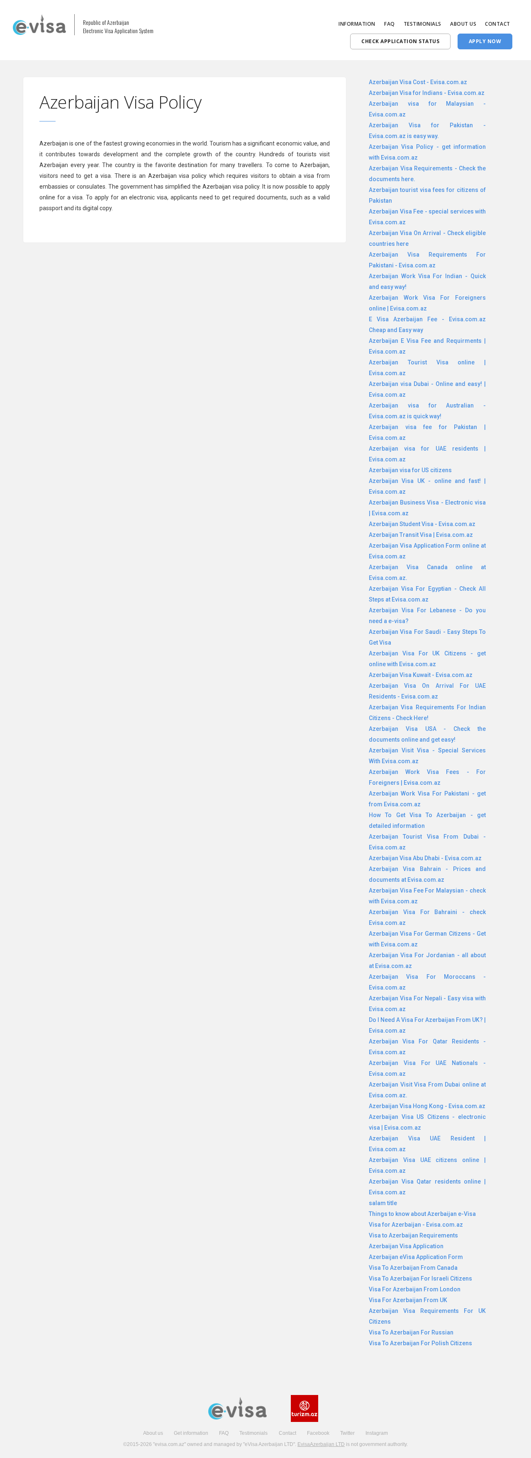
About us (153, 1433)
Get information (191, 1433)
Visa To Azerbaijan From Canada (413, 1267)
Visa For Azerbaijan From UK (408, 1300)
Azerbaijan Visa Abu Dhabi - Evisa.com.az (425, 858)
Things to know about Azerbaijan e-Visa (422, 1214)
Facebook (318, 1433)
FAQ (389, 23)
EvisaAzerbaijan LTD (321, 1444)
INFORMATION (357, 23)
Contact (287, 1433)
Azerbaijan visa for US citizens (410, 470)
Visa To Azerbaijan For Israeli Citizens (420, 1278)
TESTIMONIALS (422, 23)
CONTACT (497, 23)
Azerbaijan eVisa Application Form (416, 1257)
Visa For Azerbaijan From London (414, 1289)
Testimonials (253, 1433)
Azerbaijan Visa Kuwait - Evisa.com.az (421, 675)
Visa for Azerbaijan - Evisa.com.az (416, 1224)
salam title (383, 1203)
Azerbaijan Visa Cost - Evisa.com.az (418, 82)
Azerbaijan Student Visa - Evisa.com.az (422, 524)
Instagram (376, 1433)
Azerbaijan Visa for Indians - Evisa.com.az (427, 93)
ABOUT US (463, 23)
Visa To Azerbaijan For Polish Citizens (420, 1343)
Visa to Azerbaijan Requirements (413, 1235)
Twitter (347, 1433)
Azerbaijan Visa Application (406, 1246)
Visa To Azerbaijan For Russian (411, 1332)
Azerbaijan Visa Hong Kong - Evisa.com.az (427, 1106)
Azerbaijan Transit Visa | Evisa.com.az (421, 534)
